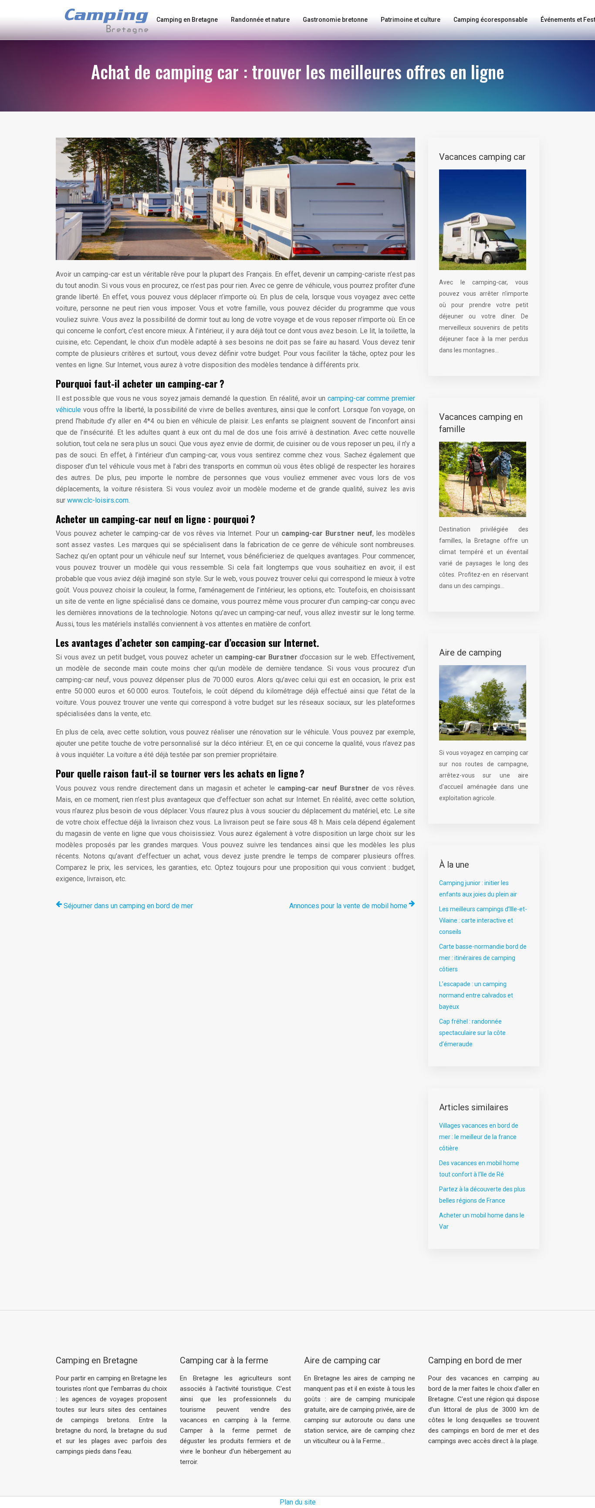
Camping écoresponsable (490, 19)
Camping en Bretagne (187, 19)
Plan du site (298, 1502)
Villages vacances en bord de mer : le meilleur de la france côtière (478, 1137)
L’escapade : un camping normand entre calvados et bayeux (476, 995)
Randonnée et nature (260, 19)
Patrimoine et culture (410, 19)
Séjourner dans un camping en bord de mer (128, 906)
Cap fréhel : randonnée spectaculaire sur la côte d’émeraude (472, 1033)
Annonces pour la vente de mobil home (348, 906)
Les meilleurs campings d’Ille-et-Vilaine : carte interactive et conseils (483, 920)
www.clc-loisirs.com (97, 500)
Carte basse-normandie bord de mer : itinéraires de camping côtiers (483, 958)
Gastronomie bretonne (335, 19)
